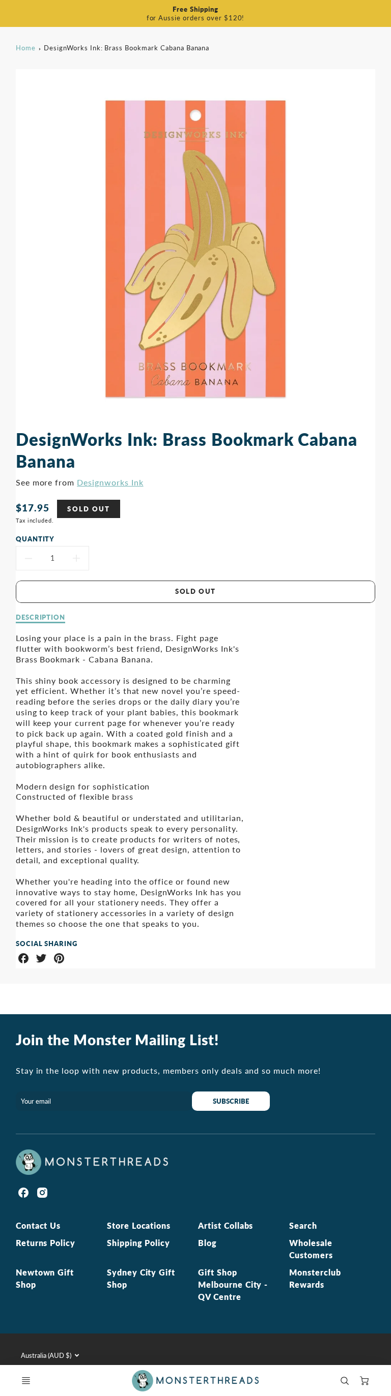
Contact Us (38, 1225)
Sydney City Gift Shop (141, 1278)
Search (303, 1225)
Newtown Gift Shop (45, 1278)
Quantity (35, 539)
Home (26, 48)
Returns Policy (45, 1243)
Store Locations (139, 1225)
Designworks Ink (110, 482)
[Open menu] (26, 1381)
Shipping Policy (138, 1243)
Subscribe (231, 1101)
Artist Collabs (225, 1225)
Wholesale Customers (311, 1249)
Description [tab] (41, 617)
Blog (207, 1243)
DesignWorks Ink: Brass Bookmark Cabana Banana (126, 48)
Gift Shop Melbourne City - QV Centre (233, 1284)
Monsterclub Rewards (315, 1278)
